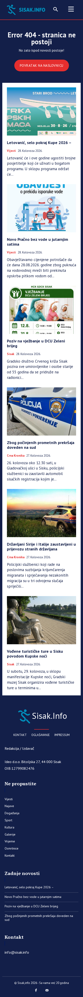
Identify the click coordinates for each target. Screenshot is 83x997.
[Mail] (47, 990)
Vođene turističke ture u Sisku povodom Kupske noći (35, 654)
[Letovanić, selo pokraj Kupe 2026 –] (41, 111)
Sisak (10, 354)
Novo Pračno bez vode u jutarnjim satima (37, 242)
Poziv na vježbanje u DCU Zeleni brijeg (36, 343)
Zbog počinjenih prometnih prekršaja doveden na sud (40, 445)
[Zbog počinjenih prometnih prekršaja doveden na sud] (41, 411)
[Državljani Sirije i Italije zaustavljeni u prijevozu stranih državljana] (41, 513)
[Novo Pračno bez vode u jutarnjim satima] (41, 208)
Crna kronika (15, 456)
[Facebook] (36, 990)
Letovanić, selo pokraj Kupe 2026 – (39, 142)
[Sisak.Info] (27, 9)
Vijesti (11, 151)
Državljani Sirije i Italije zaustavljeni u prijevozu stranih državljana (41, 547)
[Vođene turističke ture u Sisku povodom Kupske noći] (41, 620)
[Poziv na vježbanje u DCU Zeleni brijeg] (41, 310)
